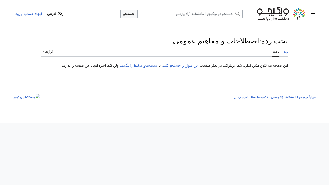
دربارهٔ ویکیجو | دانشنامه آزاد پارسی (293, 97)
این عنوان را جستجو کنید (180, 65)
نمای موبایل (240, 97)
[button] (313, 14)
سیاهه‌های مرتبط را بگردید (139, 65)
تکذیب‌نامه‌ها (259, 97)
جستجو (128, 14)
